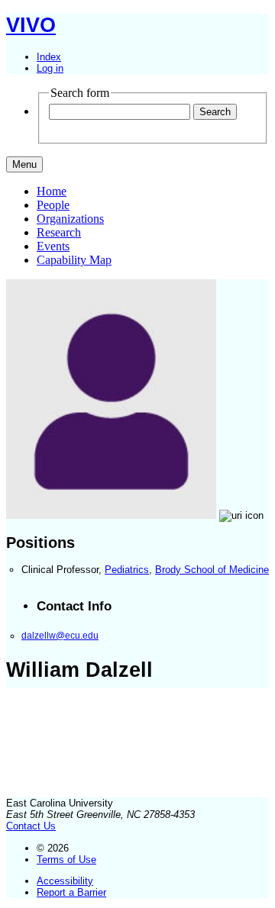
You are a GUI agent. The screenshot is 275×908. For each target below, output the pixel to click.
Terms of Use (66, 859)
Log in (50, 68)
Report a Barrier (71, 892)
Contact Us (31, 826)
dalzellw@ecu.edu (60, 635)
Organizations (70, 218)
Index (49, 57)
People (53, 204)
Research (59, 232)
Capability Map (74, 259)
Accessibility (65, 881)
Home (51, 191)
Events (53, 246)
